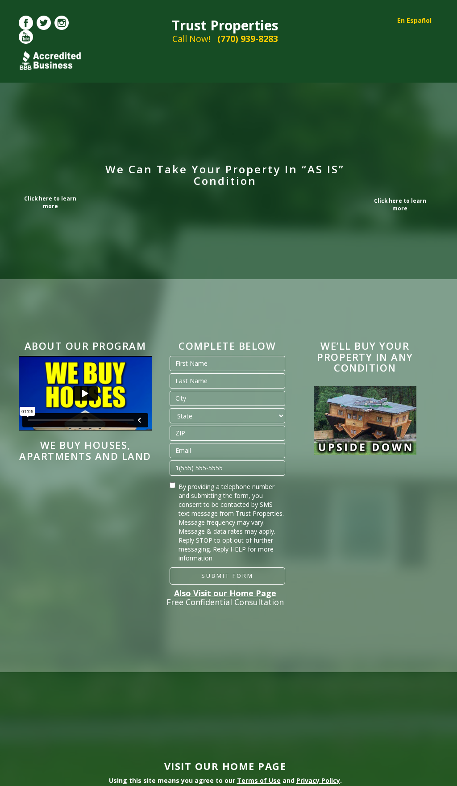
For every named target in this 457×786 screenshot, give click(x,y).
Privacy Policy (318, 780)
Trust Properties (225, 25)
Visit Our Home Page (225, 766)
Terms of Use (259, 780)
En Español (414, 20)
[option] (365, 420)
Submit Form (227, 576)
